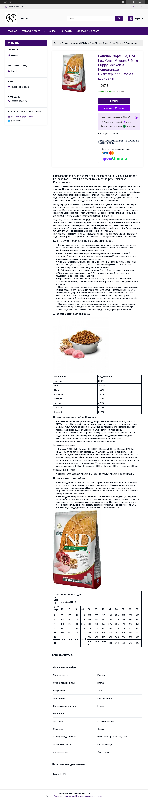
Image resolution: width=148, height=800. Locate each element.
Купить (114, 101)
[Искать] (119, 18)
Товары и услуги (31, 31)
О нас (52, 31)
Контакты (66, 31)
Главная (12, 31)
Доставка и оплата (88, 31)
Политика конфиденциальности (89, 796)
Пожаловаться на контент (64, 796)
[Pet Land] (11, 23)
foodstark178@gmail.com (22, 117)
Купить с (109, 108)
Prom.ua (86, 793)
